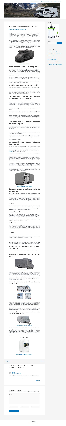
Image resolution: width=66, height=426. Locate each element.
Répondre (38, 380)
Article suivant (41, 361)
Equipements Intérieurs (45, 1)
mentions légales (35, 422)
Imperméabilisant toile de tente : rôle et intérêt (24, 354)
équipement (11, 151)
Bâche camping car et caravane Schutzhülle (24, 325)
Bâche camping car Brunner (24, 269)
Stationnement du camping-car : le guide (54, 51)
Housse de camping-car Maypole (24, 63)
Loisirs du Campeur (53, 1)
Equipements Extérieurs (35, 1)
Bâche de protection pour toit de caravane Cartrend (24, 299)
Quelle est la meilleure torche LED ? (53, 61)
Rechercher (49, 41)
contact (29, 422)
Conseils (59, 1)
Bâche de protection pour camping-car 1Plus (24, 186)
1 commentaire (11, 29)
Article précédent (7, 361)
